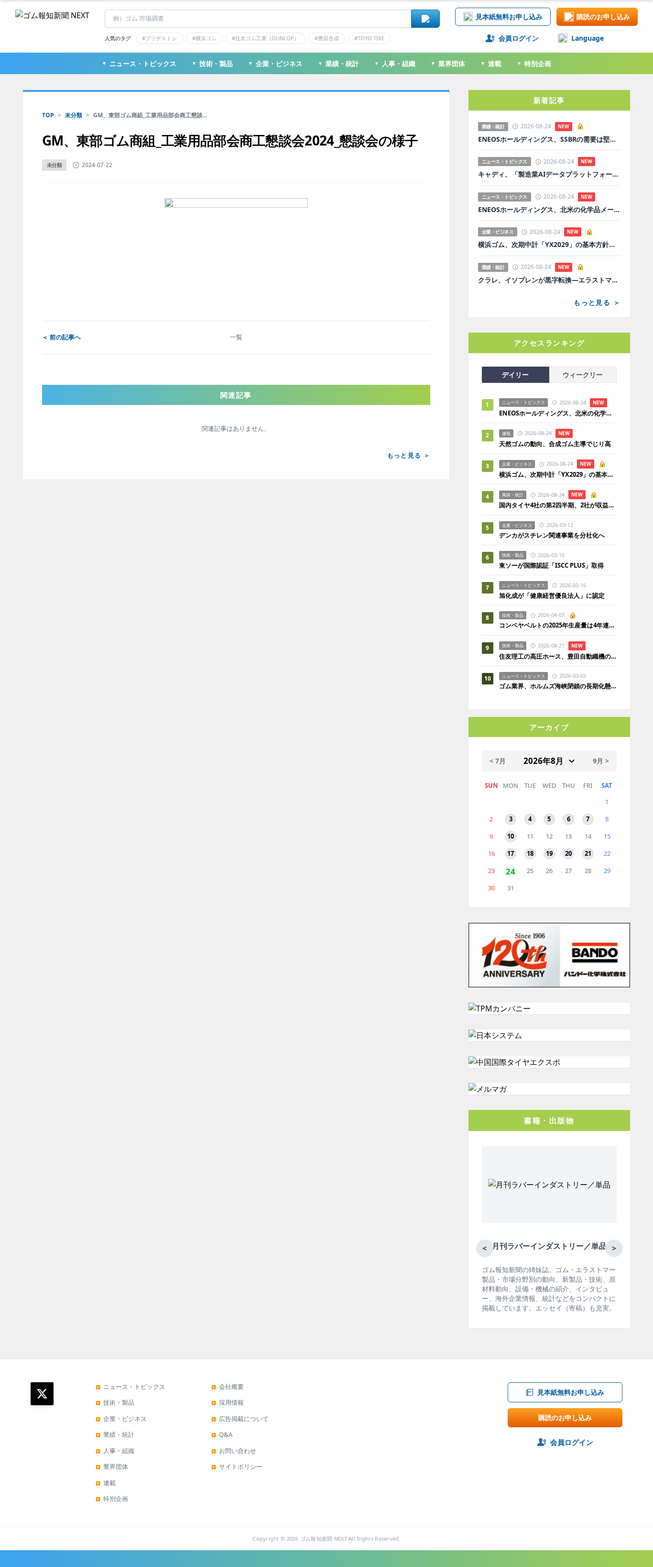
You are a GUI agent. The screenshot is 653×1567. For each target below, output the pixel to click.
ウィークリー (583, 374)
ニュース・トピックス (139, 63)
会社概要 (227, 1386)
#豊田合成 (327, 38)
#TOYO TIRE (369, 38)
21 (588, 853)
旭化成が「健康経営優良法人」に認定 (552, 595)
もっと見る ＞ (408, 455)
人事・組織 (394, 63)
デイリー (515, 374)
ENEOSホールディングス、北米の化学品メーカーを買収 (549, 209)
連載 (490, 63)
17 (510, 853)
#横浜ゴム (204, 38)
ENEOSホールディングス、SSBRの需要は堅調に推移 (549, 139)
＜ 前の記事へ (61, 337)
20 (568, 853)
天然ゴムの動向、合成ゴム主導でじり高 (555, 444)
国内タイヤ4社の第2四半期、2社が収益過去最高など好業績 (558, 505)
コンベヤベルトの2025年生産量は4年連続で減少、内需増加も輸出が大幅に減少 (558, 625)
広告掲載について (240, 1418)
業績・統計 (338, 63)
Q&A (221, 1434)
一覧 (236, 337)
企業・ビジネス (275, 63)
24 (510, 870)
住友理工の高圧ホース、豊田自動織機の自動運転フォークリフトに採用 (558, 656)
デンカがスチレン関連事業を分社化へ (552, 535)
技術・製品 (212, 63)
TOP (48, 115)
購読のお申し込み (603, 16)
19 (549, 853)
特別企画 (534, 63)
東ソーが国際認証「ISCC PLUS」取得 (551, 565)
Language (587, 38)
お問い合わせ (233, 1450)
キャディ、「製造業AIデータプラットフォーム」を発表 (549, 174)
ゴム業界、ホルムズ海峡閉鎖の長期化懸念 (558, 686)
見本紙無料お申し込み (509, 16)
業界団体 (448, 63)
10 (510, 836)
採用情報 (227, 1402)
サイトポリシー (236, 1466)
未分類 (73, 115)
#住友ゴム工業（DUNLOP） (265, 38)
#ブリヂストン (159, 38)
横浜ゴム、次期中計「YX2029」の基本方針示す (549, 244)
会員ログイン (519, 38)
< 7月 (498, 760)
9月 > (601, 760)
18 (530, 853)
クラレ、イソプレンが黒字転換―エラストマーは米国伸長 (549, 280)
